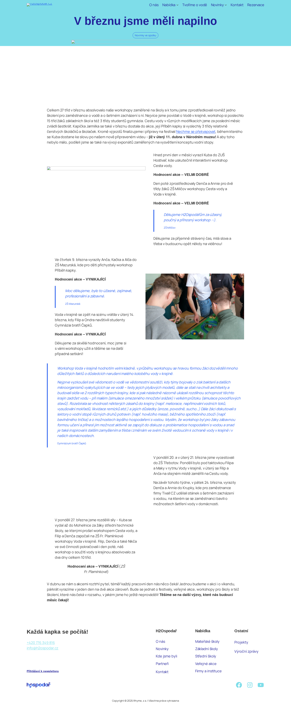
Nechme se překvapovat (195, 131)
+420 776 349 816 (41, 642)
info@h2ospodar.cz (42, 648)
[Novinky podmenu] (226, 5)
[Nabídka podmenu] (177, 5)
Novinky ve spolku (145, 35)
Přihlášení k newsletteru (43, 671)
